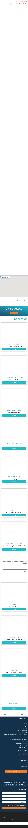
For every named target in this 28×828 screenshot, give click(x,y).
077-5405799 (23, 766)
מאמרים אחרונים (22, 750)
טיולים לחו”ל (24, 732)
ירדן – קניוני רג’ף (14, 637)
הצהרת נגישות (23, 745)
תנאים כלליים (23, 737)
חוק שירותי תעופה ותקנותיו (20, 743)
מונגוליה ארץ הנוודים (14, 703)
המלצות (25, 728)
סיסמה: (25, 566)
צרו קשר (25, 741)
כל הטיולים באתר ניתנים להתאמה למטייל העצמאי (15, 734)
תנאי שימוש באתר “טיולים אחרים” (18, 739)
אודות (25, 723)
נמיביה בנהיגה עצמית (14, 410)
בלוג (25, 726)
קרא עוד (14, 349)
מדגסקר (14, 510)
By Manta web (14, 819)
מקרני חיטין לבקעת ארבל (14, 543)
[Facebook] (18, 814)
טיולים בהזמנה (23, 736)
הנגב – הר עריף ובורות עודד (14, 377)
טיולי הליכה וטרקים (22, 730)
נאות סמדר (14, 670)
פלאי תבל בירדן (14, 344)
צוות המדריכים (23, 725)
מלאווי (14, 604)
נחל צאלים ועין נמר (14, 477)
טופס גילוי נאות (23, 747)
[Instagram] (10, 814)
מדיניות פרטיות (23, 754)
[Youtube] (14, 814)
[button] (10, 4)
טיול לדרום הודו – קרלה (14, 443)
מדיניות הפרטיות (13, 805)
